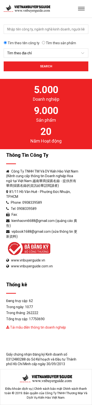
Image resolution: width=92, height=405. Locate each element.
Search (46, 66)
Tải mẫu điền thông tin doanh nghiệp (37, 327)
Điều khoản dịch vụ (18, 389)
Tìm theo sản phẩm (60, 43)
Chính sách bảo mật (48, 389)
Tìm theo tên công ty (23, 43)
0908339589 (32, 202)
